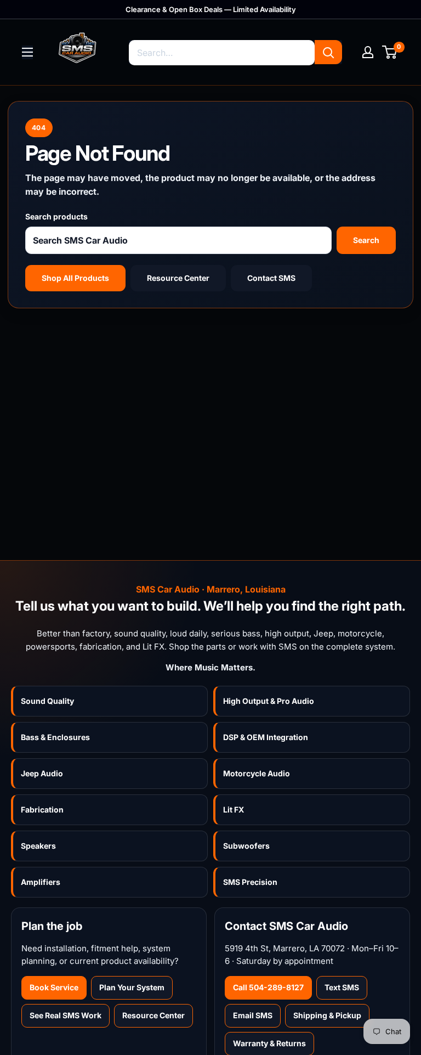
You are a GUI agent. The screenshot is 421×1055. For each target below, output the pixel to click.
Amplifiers (40, 882)
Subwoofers (246, 845)
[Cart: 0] (390, 52)
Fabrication (42, 809)
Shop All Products (75, 278)
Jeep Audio (42, 773)
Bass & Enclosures (55, 737)
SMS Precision (250, 882)
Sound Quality (47, 701)
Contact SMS (271, 278)
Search (366, 240)
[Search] (328, 52)
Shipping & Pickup (327, 1015)
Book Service (54, 987)
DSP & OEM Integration (265, 737)
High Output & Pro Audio (268, 701)
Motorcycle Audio (256, 773)
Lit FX (233, 809)
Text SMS (342, 987)
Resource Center (178, 278)
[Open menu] (27, 52)
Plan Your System (131, 987)
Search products (56, 216)
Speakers (38, 845)
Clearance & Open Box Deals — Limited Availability (211, 9)
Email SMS (252, 1015)
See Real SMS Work (65, 1015)
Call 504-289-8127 (268, 987)
